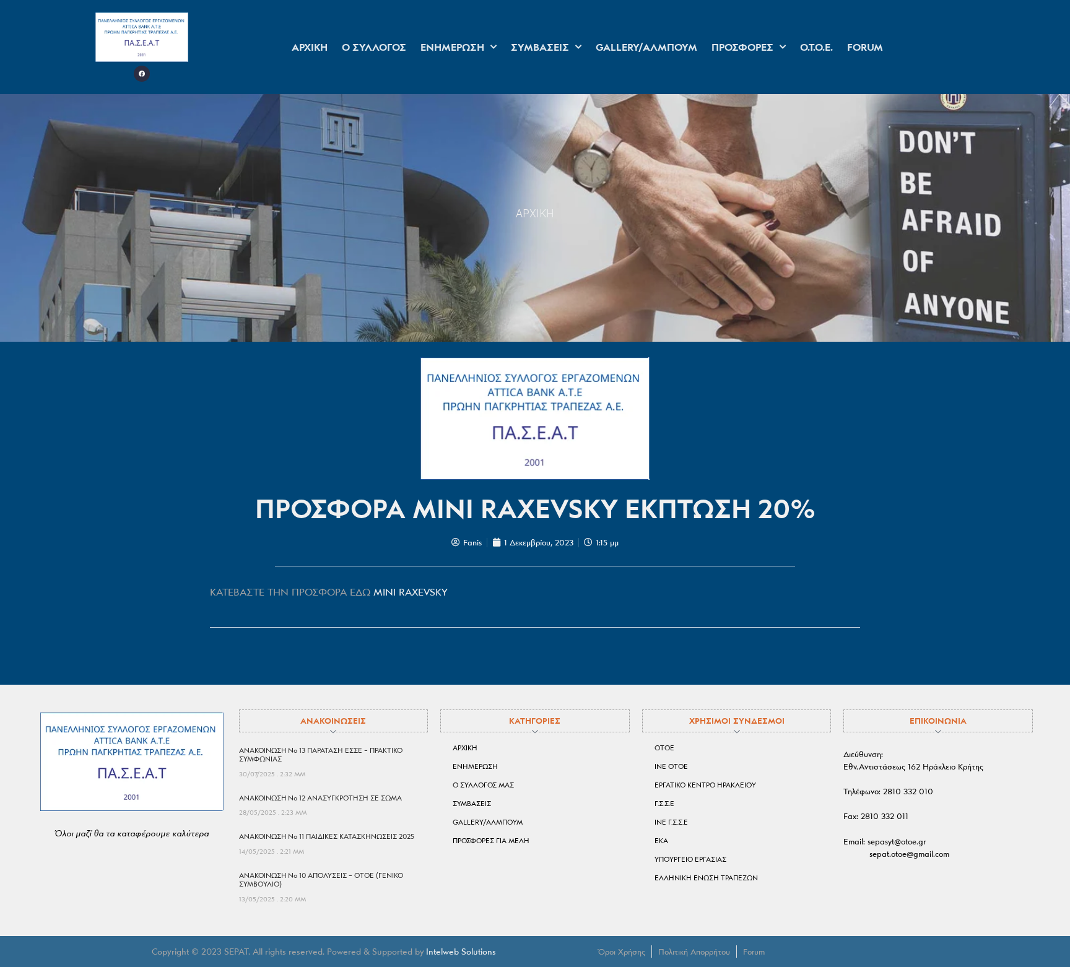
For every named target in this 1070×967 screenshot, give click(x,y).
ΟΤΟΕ (664, 748)
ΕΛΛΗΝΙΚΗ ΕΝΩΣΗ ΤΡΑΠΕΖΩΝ (706, 878)
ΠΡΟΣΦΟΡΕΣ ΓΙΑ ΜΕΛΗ (491, 840)
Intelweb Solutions (461, 951)
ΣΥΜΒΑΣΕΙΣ (540, 47)
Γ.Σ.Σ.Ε (664, 803)
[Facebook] (142, 74)
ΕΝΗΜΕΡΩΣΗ (452, 47)
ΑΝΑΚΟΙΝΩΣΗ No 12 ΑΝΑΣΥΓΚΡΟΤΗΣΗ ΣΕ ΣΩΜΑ (320, 798)
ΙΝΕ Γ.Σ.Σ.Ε (671, 822)
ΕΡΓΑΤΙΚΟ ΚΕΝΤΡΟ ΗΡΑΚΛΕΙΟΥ (705, 785)
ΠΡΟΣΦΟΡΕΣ (742, 47)
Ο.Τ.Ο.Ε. (816, 47)
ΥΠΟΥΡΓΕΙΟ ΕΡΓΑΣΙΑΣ (690, 859)
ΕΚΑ (661, 840)
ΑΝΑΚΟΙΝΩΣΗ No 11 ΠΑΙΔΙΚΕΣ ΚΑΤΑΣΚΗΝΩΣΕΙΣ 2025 (326, 836)
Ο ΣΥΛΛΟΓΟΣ (374, 47)
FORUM (865, 47)
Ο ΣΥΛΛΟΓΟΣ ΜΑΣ (483, 785)
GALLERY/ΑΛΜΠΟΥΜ (646, 47)
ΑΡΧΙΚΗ (310, 47)
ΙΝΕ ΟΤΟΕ (671, 766)
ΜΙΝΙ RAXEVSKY (410, 592)
